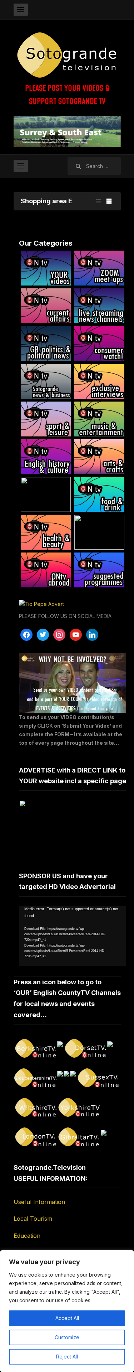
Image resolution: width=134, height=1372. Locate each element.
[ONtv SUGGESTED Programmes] (99, 570)
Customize (67, 1337)
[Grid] (109, 201)
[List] (98, 201)
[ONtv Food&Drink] (99, 494)
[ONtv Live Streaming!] (99, 305)
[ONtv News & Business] (46, 381)
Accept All (67, 1318)
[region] (67, 1311)
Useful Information (39, 1201)
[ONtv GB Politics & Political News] (46, 343)
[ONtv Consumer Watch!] (99, 343)
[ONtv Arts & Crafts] (99, 456)
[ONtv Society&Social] (46, 494)
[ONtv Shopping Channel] (99, 532)
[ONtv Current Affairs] (46, 305)
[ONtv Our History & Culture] (46, 456)
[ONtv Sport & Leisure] (46, 419)
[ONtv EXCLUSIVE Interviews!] (99, 381)
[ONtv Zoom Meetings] (99, 268)
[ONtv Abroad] (46, 570)
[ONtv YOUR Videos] (46, 268)
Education (27, 1235)
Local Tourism (33, 1218)
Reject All (67, 1356)
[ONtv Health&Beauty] (46, 532)
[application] (72, 936)
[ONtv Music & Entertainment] (99, 419)
